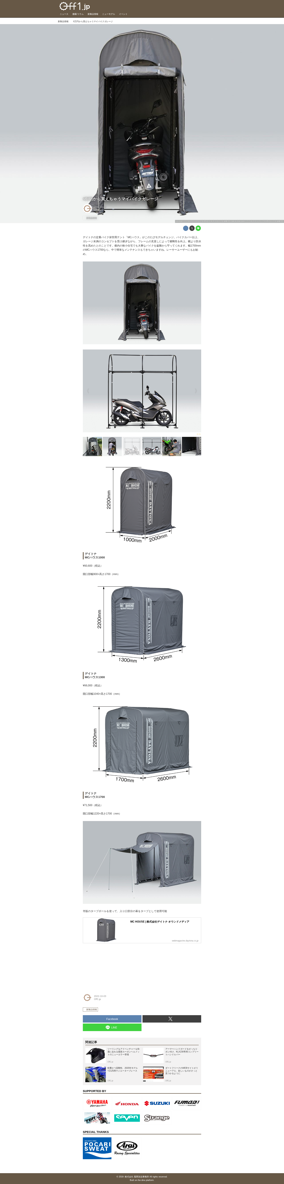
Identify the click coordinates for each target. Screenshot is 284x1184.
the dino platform (146, 1180)
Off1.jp (97, 210)
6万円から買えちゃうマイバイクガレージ (120, 199)
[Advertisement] (107, 966)
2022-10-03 (100, 207)
